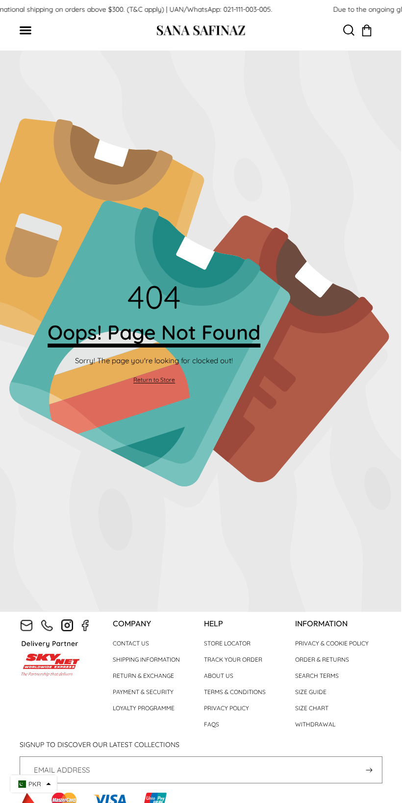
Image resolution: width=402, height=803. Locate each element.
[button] (367, 30)
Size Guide (311, 692)
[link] (154, 380)
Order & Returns (322, 659)
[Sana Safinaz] (201, 30)
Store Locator (227, 643)
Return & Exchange (143, 675)
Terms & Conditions (235, 692)
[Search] (349, 31)
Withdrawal (315, 724)
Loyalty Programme (144, 708)
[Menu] (31, 31)
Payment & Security (143, 692)
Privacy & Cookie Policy (332, 643)
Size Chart (311, 708)
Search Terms (317, 675)
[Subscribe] (369, 770)
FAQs (211, 724)
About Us (218, 675)
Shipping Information (146, 659)
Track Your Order (233, 659)
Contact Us (131, 643)
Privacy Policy (226, 708)
